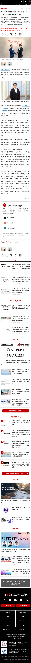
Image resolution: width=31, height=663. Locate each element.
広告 (26, 4)
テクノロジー (18, 4)
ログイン (8, 606)
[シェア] (7, 34)
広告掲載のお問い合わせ (18, 632)
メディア (10, 4)
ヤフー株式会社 (5, 70)
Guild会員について (24, 629)
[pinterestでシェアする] (15, 34)
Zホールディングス (14, 242)
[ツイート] (2, 34)
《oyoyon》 (27, 198)
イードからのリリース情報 (16, 638)
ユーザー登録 (23, 606)
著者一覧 (5, 629)
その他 (7, 625)
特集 (8, 621)
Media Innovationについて (13, 629)
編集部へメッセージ (8, 632)
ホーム (2, 4)
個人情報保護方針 (21, 634)
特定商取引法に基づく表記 (13, 636)
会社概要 (22, 636)
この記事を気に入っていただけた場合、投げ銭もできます (15, 583)
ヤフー (4, 242)
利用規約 (26, 632)
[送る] (11, 34)
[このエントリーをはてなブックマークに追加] (20, 34)
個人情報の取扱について (12, 634)
